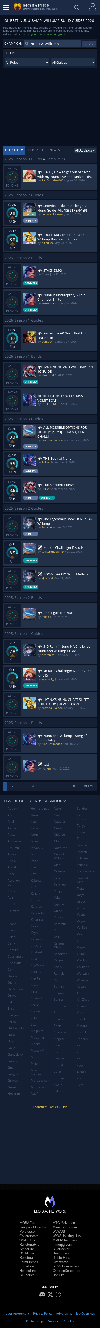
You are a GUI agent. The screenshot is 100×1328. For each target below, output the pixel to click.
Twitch (81, 888)
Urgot (81, 901)
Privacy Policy (42, 1313)
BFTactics (27, 1275)
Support (53, 1321)
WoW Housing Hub (67, 1236)
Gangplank (15, 1054)
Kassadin (37, 913)
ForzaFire (26, 1266)
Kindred (36, 952)
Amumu (13, 848)
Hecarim (14, 1093)
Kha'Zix (36, 946)
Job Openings (85, 1313)
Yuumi (81, 1032)
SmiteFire (26, 1249)
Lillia (34, 991)
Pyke (57, 897)
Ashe (11, 874)
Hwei (34, 815)
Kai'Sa (35, 887)
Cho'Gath (14, 963)
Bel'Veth (13, 910)
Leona (35, 985)
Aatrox (12, 808)
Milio (34, 1063)
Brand (12, 924)
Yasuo (81, 1006)
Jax (33, 854)
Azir (10, 897)
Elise (11, 1008)
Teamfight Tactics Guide (50, 1107)
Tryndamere (86, 871)
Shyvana (60, 1032)
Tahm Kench (81, 817)
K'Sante (36, 880)
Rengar (59, 960)
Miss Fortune (36, 1072)
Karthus (36, 906)
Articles (68, 1321)
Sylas (57, 1091)
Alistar (12, 834)
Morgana (37, 1087)
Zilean (81, 1071)
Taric (80, 838)
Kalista (35, 893)
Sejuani (59, 993)
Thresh (82, 851)
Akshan (13, 828)
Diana (12, 982)
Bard (11, 904)
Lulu (34, 1018)
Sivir (57, 1052)
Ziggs (81, 1065)
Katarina (37, 919)
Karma (35, 900)
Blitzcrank (15, 917)
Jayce (34, 861)
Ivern (34, 834)
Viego (81, 947)
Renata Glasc (59, 945)
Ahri (11, 815)
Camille (13, 950)
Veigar (81, 921)
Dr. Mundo (15, 989)
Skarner (59, 1058)
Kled (34, 959)
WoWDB (59, 1231)
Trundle (82, 865)
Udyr (80, 895)
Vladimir (83, 960)
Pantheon (60, 884)
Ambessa (14, 841)
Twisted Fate (82, 880)
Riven (58, 967)
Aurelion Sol (14, 882)
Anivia (12, 854)
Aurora (13, 891)
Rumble (59, 973)
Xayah (81, 986)
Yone (80, 1012)
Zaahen (82, 1038)
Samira (59, 986)
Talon (81, 832)
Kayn (34, 932)
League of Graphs (32, 1227)
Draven (13, 995)
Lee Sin (36, 978)
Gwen (12, 1087)
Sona (57, 1071)
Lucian (35, 1011)
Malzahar (37, 1037)
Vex (79, 934)
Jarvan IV (37, 848)
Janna (35, 841)
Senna (58, 999)
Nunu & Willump (59, 856)
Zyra (80, 1084)
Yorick (81, 1019)
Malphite (37, 1031)
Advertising (64, 1313)
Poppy (58, 891)
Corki (11, 969)
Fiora (11, 1035)
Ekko (11, 1002)
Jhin (33, 867)
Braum (12, 930)
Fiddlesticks (16, 1028)
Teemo (82, 845)
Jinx (33, 874)
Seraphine (61, 1006)
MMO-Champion (65, 1240)
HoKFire (59, 1275)
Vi (78, 941)
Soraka (59, 1078)
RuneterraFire (29, 1245)
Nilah (57, 841)
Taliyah (82, 825)
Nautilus (60, 821)
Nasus (58, 815)
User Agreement (17, 1313)
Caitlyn (12, 943)
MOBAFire (27, 1223)
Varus (81, 908)
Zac (79, 1045)
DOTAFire (26, 1253)
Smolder (60, 1065)
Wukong (82, 980)
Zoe (79, 1078)
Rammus (60, 924)
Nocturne (60, 848)
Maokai (36, 1044)
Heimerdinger (40, 808)
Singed (59, 1038)
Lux (33, 1024)
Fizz (10, 1041)
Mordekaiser (40, 1080)
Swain (58, 1084)
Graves (13, 1080)
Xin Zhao (83, 999)
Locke (35, 1005)
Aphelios (14, 867)
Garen (12, 1061)
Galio (11, 1048)
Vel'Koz (82, 927)
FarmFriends (28, 1262)
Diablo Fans (61, 1258)
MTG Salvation (64, 1223)
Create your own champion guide (44, 34)
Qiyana (59, 904)
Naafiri (36, 1093)
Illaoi (34, 821)
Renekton (60, 954)
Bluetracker (61, 1249)
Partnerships (35, 1321)
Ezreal (12, 1022)
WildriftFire (27, 1240)
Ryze (57, 980)
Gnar (11, 1067)
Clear (89, 44)
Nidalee (59, 834)
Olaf (57, 865)
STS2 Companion (66, 1266)
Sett (56, 1012)
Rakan (58, 917)
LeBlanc (36, 972)
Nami (58, 808)
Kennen (36, 939)
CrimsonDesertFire (66, 1271)
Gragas (13, 1074)
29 (85, 786)
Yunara (82, 1025)
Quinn (58, 910)
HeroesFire (27, 1271)
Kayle (34, 926)
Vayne (81, 914)
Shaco (58, 1019)
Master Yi (37, 1050)
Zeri (80, 1058)
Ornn (57, 878)
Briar (11, 937)
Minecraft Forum (65, 1227)
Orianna (59, 871)
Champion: (13, 43)
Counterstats (28, 1236)
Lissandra (38, 998)
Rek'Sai (59, 930)
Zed (79, 1052)
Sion (57, 1045)
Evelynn (13, 1015)
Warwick (83, 973)
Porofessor (27, 1231)
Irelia (34, 828)
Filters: (10, 53)
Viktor (81, 954)
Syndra (82, 808)
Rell (56, 937)
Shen (57, 1025)
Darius (12, 976)
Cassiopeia (15, 956)
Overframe (60, 1262)
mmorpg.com (62, 1245)
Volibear (83, 967)
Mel (33, 1057)
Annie (12, 861)
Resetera (26, 1258)
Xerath (81, 993)
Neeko (58, 828)
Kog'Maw (37, 965)
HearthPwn (61, 1253)
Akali (11, 821)
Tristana (83, 858)
